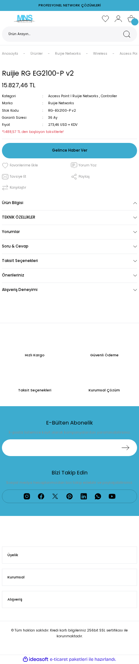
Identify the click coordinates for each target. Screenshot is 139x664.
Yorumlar (11, 231)
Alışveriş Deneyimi (19, 289)
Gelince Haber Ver (69, 150)
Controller (109, 96)
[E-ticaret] (69, 659)
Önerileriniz (13, 275)
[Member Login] (118, 19)
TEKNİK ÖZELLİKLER (18, 217)
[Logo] (24, 18)
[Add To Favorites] (20, 165)
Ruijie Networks (61, 103)
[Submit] (125, 447)
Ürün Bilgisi (12, 202)
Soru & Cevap (15, 246)
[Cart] (131, 19)
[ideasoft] (35, 659)
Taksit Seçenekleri (20, 260)
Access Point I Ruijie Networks (73, 96)
